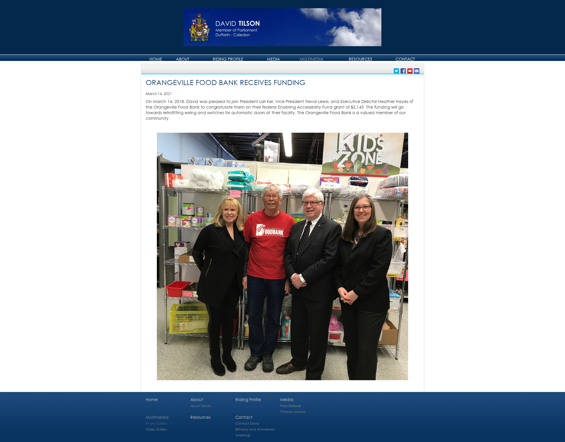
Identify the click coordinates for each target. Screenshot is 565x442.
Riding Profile (228, 59)
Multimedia (311, 59)
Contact (405, 59)
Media (273, 59)
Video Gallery (156, 429)
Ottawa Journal (292, 411)
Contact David (247, 423)
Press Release (290, 406)
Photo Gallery (156, 423)
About (182, 59)
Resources (360, 59)
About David (200, 406)
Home (155, 59)
